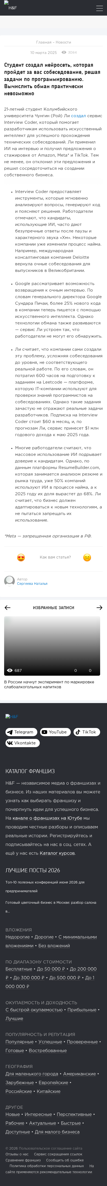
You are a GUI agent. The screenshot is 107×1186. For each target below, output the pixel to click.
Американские (79, 1074)
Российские (18, 1092)
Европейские (53, 1083)
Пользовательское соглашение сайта (50, 1148)
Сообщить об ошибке (65, 1160)
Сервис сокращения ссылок (58, 1154)
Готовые (14, 1051)
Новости (63, 42)
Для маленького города (31, 1074)
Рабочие (14, 1123)
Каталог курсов (57, 853)
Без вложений (54, 946)
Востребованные (48, 1051)
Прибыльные (81, 1010)
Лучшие (14, 1019)
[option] (50, 655)
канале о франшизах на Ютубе (47, 818)
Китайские (48, 1092)
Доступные (17, 1132)
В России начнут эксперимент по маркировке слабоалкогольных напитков (49, 685)
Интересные (38, 1115)
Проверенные (82, 1042)
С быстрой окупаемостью (34, 1010)
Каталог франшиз (30, 771)
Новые (12, 1115)
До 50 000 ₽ (51, 969)
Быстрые (71, 1123)
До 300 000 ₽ (28, 978)
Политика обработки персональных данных (47, 1166)
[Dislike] (87, 557)
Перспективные (74, 1115)
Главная (44, 42)
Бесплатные (18, 969)
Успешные (50, 1042)
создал (78, 116)
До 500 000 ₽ (64, 978)
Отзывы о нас (17, 1154)
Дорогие (44, 937)
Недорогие (17, 937)
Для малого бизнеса (57, 1132)
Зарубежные (19, 1083)
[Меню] (99, 9)
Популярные (19, 1042)
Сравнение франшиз (23, 1160)
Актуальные (42, 1123)
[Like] (21, 557)
